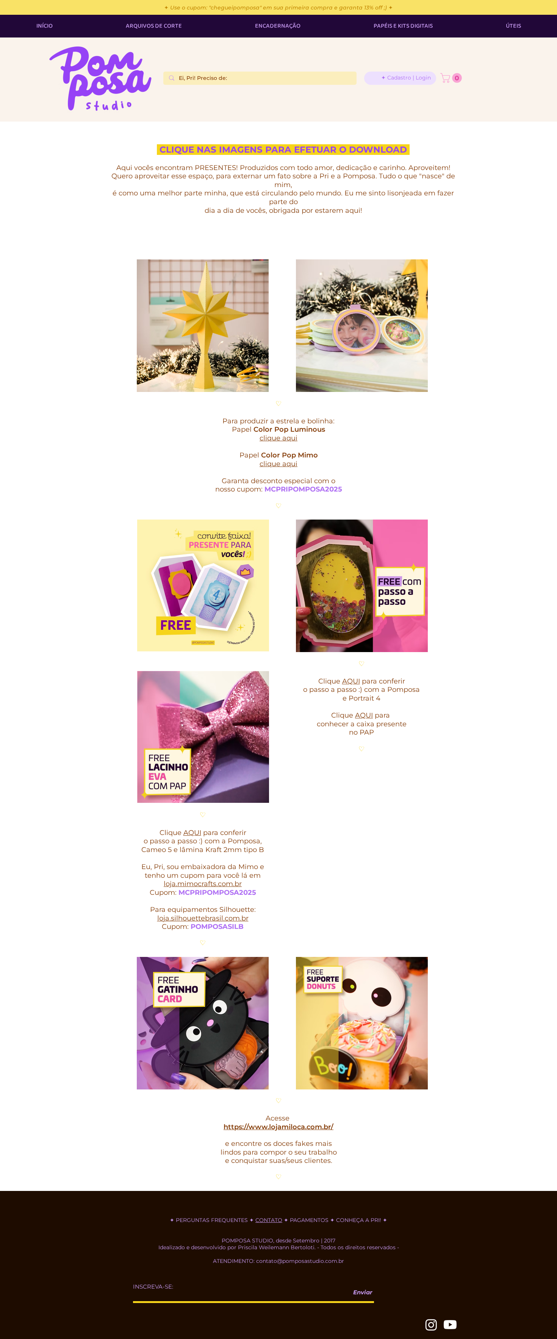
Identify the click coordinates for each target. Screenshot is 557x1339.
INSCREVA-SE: (153, 1286)
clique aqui (278, 438)
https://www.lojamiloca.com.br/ (278, 1127)
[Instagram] (431, 1324)
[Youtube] (450, 1324)
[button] (452, 78)
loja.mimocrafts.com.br (203, 884)
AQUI (351, 681)
